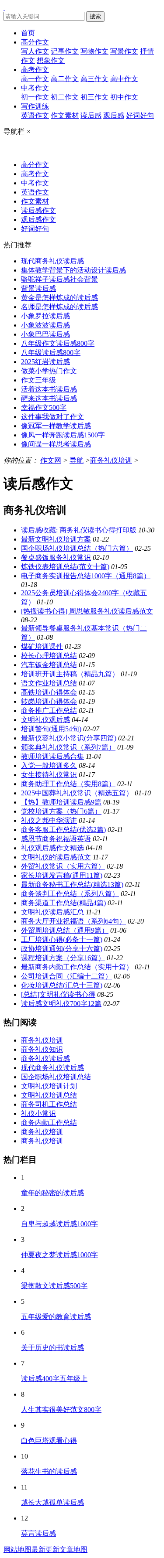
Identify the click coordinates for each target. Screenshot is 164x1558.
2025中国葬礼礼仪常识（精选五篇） (77, 793)
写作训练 (35, 106)
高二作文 (65, 78)
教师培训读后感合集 (52, 756)
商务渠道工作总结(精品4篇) (63, 903)
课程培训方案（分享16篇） (63, 957)
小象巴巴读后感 (45, 334)
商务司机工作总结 (49, 1104)
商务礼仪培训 (111, 460)
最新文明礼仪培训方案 (56, 539)
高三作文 (94, 78)
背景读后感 (38, 288)
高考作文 (35, 69)
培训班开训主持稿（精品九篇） (70, 674)
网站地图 (17, 1549)
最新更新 (45, 1549)
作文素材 (65, 115)
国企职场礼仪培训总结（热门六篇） (77, 548)
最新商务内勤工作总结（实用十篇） (77, 967)
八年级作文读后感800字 (57, 343)
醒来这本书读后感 (49, 398)
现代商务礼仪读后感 (52, 261)
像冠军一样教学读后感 (56, 426)
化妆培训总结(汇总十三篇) (61, 985)
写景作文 (124, 51)
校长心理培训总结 (49, 655)
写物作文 (94, 51)
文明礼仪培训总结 (49, 1095)
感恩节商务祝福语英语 (56, 838)
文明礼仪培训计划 (49, 1086)
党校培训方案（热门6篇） (61, 811)
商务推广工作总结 (49, 710)
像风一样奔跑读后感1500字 (63, 435)
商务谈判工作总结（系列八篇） (70, 893)
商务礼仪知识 (42, 1049)
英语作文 (35, 115)
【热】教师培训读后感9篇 (61, 802)
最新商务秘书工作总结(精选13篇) (72, 884)
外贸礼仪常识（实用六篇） (63, 866)
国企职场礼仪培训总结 (56, 1077)
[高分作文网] (4, 7)
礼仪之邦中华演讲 (49, 820)
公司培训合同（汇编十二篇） (66, 976)
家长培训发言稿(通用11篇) (61, 875)
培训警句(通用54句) (51, 729)
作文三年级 (38, 380)
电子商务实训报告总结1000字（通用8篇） (85, 576)
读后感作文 (38, 210)
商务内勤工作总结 (49, 1122)
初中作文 (124, 97)
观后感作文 (38, 219)
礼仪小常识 (38, 1113)
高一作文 (35, 78)
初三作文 (94, 97)
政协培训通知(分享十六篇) (61, 948)
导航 (77, 460)
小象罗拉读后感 (45, 316)
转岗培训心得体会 (49, 701)
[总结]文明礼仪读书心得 (58, 994)
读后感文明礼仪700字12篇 (61, 1003)
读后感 (90, 115)
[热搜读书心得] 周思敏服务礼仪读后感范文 (87, 611)
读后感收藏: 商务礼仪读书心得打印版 (78, 530)
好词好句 (140, 115)
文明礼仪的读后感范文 (56, 857)
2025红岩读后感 (45, 361)
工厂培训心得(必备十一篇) (61, 939)
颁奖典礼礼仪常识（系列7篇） (68, 747)
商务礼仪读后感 (45, 1058)
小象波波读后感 (45, 325)
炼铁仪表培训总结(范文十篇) (65, 566)
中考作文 (35, 88)
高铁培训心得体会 (49, 692)
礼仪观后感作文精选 (52, 848)
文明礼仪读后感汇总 (52, 912)
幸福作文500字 (43, 407)
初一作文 (35, 97)
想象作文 (51, 60)
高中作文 (124, 78)
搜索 (95, 16)
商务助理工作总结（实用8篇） (68, 784)
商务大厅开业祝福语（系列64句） (73, 921)
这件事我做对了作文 (52, 416)
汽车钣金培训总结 (49, 664)
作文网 (50, 460)
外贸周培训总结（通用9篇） (64, 930)
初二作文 (65, 97)
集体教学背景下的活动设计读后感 (73, 270)
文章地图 (73, 1549)
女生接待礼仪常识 (49, 774)
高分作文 (35, 42)
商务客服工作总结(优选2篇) (63, 829)
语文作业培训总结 (49, 683)
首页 (28, 33)
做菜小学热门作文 (49, 371)
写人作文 (35, 51)
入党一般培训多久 (49, 765)
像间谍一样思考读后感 (56, 444)
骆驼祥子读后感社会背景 (59, 279)
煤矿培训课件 (42, 646)
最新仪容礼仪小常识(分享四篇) (68, 738)
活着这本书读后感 (49, 389)
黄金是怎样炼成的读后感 (59, 297)
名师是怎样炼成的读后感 (59, 306)
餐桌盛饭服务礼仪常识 (56, 557)
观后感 (113, 115)
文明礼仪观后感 (45, 719)
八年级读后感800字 (50, 352)
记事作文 (65, 51)
